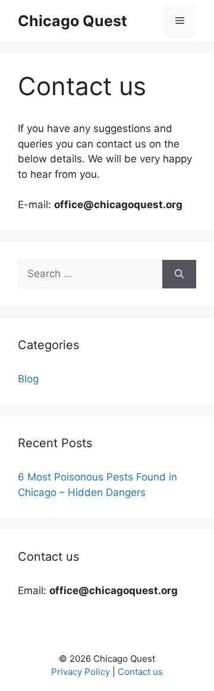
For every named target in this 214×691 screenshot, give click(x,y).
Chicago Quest (72, 21)
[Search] (179, 274)
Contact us (140, 671)
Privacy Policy (80, 671)
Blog (28, 379)
